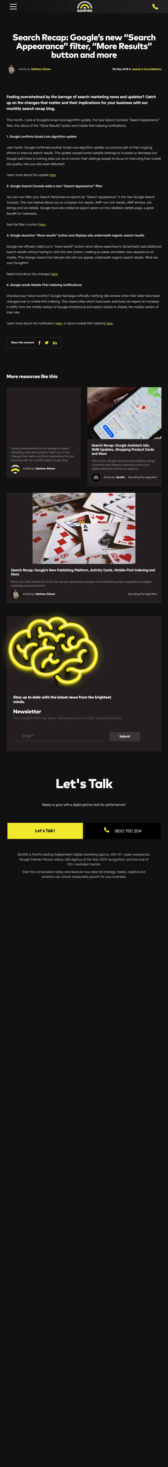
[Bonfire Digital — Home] (84, 6)
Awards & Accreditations (146, 69)
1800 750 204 (127, 831)
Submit (124, 736)
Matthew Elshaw (41, 69)
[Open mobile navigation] (13, 6)
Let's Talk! (45, 831)
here (52, 175)
